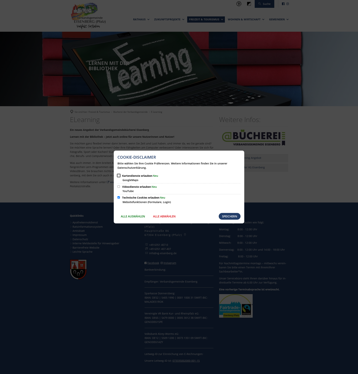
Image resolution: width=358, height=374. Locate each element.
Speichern (229, 216)
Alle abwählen (164, 216)
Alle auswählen (133, 216)
